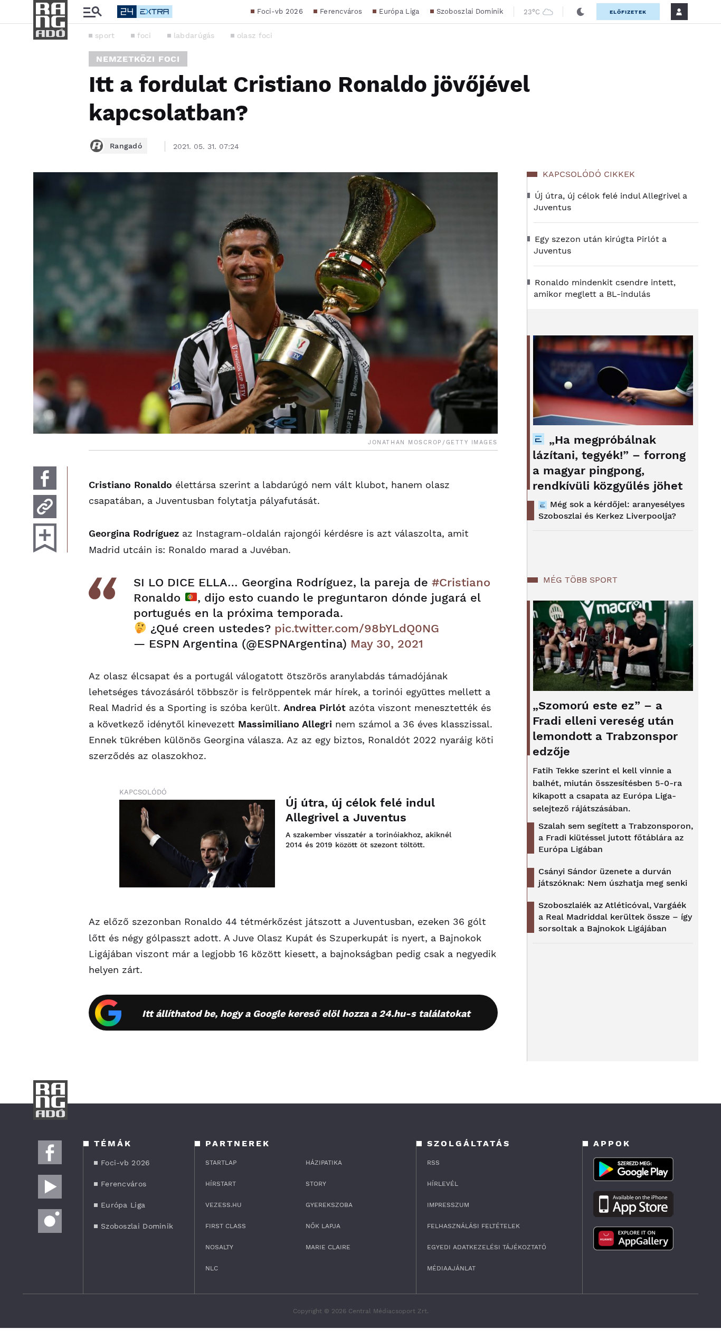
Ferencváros (341, 11)
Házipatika (324, 1162)
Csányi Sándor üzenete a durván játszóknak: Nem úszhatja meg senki (612, 877)
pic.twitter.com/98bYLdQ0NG (356, 628)
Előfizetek (628, 12)
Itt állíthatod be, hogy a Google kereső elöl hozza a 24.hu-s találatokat (306, 1013)
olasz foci (255, 35)
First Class (225, 1226)
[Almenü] (92, 12)
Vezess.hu (223, 1205)
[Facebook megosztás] (44, 478)
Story (316, 1183)
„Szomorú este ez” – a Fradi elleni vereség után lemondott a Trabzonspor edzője (605, 728)
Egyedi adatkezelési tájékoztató (486, 1247)
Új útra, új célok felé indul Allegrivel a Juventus (360, 810)
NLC (211, 1268)
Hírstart (220, 1183)
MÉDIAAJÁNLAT (451, 1268)
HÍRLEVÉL (442, 1183)
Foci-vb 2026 (280, 11)
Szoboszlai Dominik (470, 11)
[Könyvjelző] (44, 538)
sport (105, 35)
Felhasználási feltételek (473, 1226)
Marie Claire (328, 1247)
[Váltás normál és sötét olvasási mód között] (580, 11)
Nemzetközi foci (138, 59)
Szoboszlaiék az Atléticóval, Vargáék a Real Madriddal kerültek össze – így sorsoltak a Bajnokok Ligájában (615, 916)
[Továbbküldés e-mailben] (44, 506)
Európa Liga (399, 11)
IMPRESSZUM (448, 1205)
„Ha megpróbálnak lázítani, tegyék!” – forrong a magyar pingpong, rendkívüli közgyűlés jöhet (609, 462)
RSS (433, 1162)
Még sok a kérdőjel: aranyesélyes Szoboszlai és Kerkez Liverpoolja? (611, 510)
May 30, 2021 (386, 643)
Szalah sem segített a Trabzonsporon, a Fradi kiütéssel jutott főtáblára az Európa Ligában (615, 837)
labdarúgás (194, 35)
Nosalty (219, 1247)
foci (144, 35)
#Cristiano (461, 582)
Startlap (220, 1162)
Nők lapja (323, 1226)
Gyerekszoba (329, 1205)
